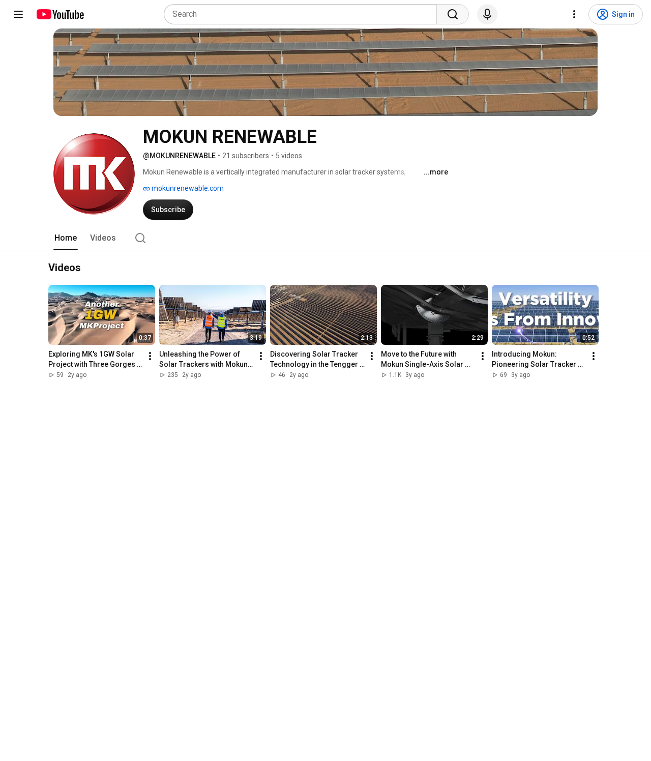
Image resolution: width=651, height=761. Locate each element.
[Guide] (18, 14)
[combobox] (303, 14)
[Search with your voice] (487, 14)
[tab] (65, 238)
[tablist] (325, 238)
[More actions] (150, 356)
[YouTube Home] (59, 14)
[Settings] (574, 14)
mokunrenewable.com (187, 188)
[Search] (452, 14)
